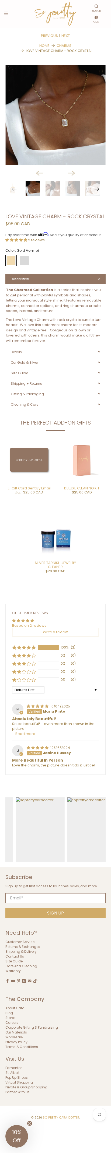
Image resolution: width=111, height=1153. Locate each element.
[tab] (55, 279)
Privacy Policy (16, 1042)
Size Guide (14, 961)
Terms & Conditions (21, 1047)
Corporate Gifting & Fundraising (31, 1027)
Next (65, 35)
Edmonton (14, 1068)
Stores (10, 1017)
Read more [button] (25, 733)
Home (44, 45)
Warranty (13, 971)
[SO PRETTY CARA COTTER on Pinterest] (18, 981)
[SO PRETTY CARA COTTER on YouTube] (13, 981)
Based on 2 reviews (29, 625)
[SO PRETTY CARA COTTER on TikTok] (35, 981)
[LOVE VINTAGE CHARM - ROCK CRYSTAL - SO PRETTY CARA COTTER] (55, 115)
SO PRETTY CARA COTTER (61, 1118)
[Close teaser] (29, 1123)
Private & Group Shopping (26, 1087)
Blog (9, 1013)
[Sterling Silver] (24, 260)
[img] (38, 706)
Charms (64, 45)
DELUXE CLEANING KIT (81, 488)
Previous (49, 35)
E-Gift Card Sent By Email (29, 488)
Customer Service (19, 942)
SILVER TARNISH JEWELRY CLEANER (55, 565)
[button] (16, 240)
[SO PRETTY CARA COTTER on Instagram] (24, 981)
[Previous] (40, 173)
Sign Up (55, 913)
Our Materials (16, 1032)
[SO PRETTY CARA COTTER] (55, 13)
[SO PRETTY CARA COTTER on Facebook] (7, 981)
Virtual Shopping (19, 1082)
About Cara (15, 1008)
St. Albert (12, 1072)
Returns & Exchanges (22, 946)
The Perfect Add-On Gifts (55, 422)
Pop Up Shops (16, 1077)
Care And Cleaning (21, 966)
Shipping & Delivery (21, 951)
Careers (11, 1022)
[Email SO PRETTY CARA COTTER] (29, 981)
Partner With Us (17, 1092)
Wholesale (14, 1037)
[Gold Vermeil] (11, 260)
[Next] (71, 173)
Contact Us (14, 956)
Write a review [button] (55, 632)
